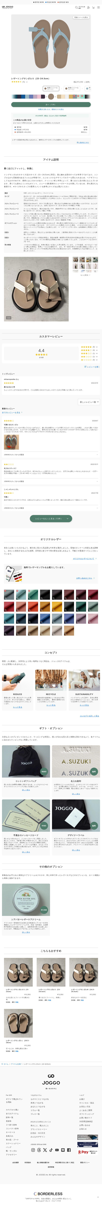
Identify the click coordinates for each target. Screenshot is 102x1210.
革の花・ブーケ (12, 1140)
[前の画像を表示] (8, 289)
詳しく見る (26, 790)
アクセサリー (11, 1154)
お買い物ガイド (85, 1118)
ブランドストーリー (39, 1129)
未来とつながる (37, 1103)
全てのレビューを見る (11, 412)
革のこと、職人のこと (40, 1125)
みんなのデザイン (38, 1137)
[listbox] (51, 96)
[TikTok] (51, 1150)
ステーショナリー (13, 1143)
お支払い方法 (84, 1106)
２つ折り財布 (11, 1125)
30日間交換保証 (86, 1121)
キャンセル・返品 (86, 1103)
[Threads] (39, 1150)
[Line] (62, 1150)
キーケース (10, 1132)
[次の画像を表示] (65, 289)
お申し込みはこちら (84, 578)
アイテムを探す (16, 1064)
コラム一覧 (35, 1110)
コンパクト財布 (12, 1128)
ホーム (5, 1064)
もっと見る (17, 707)
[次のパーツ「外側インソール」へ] (61, 88)
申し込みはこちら (83, 142)
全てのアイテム (12, 1114)
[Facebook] (68, 1150)
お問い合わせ (84, 1125)
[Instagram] (33, 1150)
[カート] (93, 7)
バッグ (8, 1147)
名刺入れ (9, 1136)
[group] (51, 44)
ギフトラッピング (86, 1114)
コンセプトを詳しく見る (89, 716)
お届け (82, 1099)
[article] (18, 981)
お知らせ (83, 1129)
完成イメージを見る (81, 17)
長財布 (8, 1121)
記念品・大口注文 (38, 1133)
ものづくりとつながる (40, 1099)
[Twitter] (45, 1150)
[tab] (75, 259)
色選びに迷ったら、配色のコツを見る (51, 109)
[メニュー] (98, 7)
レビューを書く (93, 367)
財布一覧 (9, 1117)
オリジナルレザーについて (83, 558)
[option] (11, 97)
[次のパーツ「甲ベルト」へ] (82, 88)
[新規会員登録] (88, 7)
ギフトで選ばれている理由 (14, 1100)
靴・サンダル (11, 1151)
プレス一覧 (35, 1114)
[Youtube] (56, 1150)
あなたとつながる (38, 1106)
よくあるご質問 (85, 1110)
